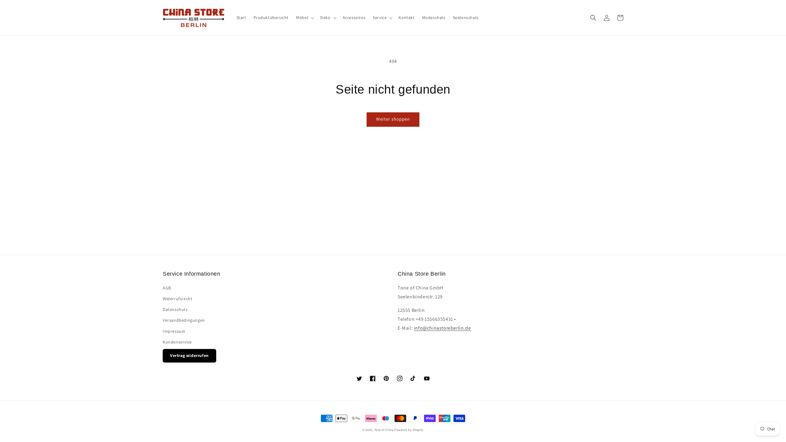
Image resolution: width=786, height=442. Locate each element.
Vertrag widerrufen (189, 355)
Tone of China (384, 430)
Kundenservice (177, 342)
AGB (167, 288)
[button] (593, 18)
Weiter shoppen (393, 119)
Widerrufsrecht (177, 298)
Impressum (174, 331)
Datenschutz (175, 309)
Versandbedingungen (184, 320)
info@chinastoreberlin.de (442, 328)
